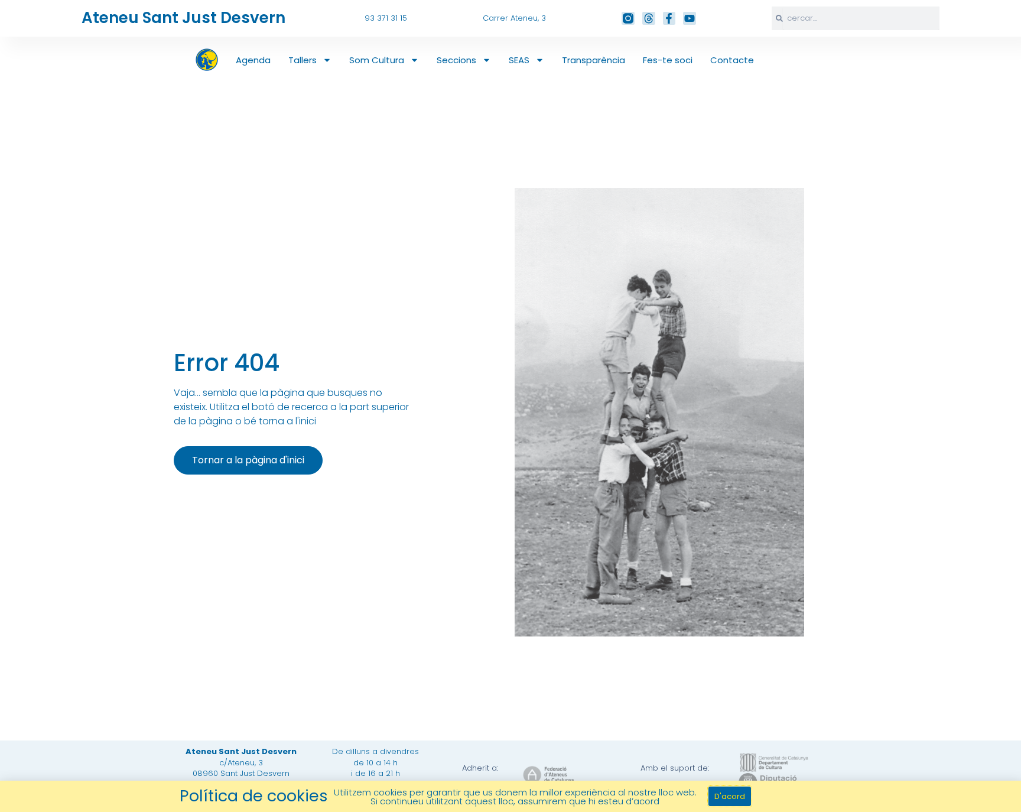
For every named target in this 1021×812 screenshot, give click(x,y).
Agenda (253, 60)
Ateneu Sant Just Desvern (183, 17)
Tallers (302, 60)
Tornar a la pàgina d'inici (248, 460)
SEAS (519, 60)
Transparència (593, 60)
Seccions (456, 60)
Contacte (732, 60)
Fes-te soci (667, 60)
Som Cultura (376, 60)
